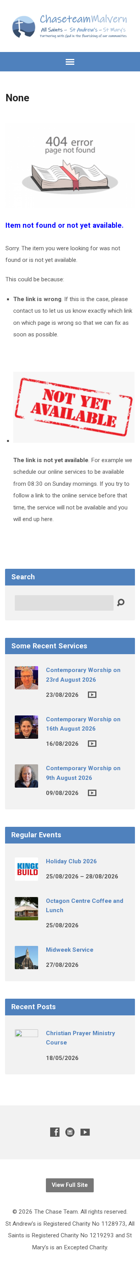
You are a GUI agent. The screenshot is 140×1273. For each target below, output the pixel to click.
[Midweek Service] (26, 963)
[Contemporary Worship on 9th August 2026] (26, 782)
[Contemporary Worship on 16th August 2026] (26, 733)
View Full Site (70, 1185)
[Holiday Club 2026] (26, 875)
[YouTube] (85, 1132)
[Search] (120, 603)
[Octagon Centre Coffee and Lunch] (26, 914)
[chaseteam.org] (70, 1132)
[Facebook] (55, 1132)
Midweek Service (69, 949)
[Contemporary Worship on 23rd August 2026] (26, 684)
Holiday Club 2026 (71, 861)
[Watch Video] (92, 695)
